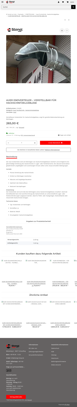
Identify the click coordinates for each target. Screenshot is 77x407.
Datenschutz (55, 348)
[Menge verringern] (8, 143)
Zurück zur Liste (12, 14)
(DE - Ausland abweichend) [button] (28, 135)
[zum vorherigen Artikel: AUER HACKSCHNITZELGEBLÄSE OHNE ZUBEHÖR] (65, 20)
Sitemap (53, 355)
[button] (58, 2)
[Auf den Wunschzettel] (67, 30)
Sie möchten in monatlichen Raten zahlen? (38, 150)
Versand (21, 127)
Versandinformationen (36, 355)
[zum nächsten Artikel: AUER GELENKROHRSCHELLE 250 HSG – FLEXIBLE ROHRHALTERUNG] (69, 20)
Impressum (54, 358)
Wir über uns (33, 348)
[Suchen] (73, 7)
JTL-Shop (67, 404)
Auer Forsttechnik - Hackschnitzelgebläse (26, 110)
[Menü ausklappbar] (2, 1)
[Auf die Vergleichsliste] (62, 30)
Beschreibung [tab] (11, 156)
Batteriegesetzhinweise (58, 361)
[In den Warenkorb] (7, 26)
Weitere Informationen (52, 150)
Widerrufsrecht (56, 365)
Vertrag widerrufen (16, 397)
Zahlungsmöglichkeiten (36, 351)
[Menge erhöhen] (35, 143)
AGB (52, 351)
